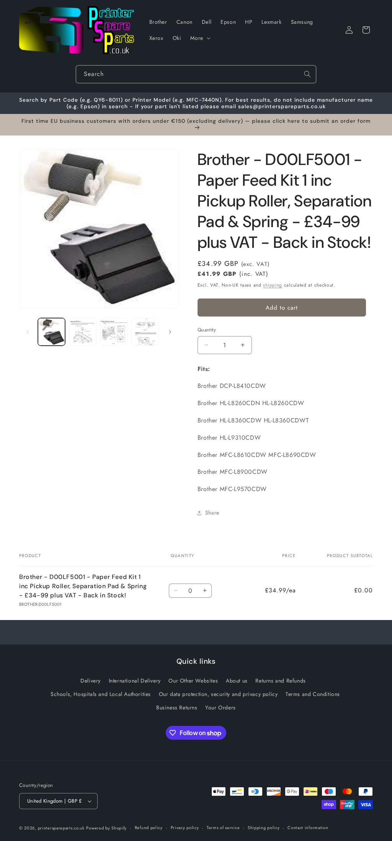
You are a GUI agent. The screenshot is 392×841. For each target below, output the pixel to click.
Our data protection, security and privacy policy (218, 694)
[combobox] (196, 74)
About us (237, 680)
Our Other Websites (193, 680)
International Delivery (135, 680)
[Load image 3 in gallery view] (113, 331)
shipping (272, 285)
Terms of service (223, 828)
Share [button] (212, 512)
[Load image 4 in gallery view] (144, 331)
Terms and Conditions (313, 694)
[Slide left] (27, 331)
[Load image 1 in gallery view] (51, 331)
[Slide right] (170, 331)
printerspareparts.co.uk (61, 828)
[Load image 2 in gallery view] (82, 331)
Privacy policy (185, 828)
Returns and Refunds (280, 680)
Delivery (90, 680)
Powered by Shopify (106, 828)
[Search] (307, 74)
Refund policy (149, 828)
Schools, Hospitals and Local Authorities (101, 694)
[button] (199, 38)
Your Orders (220, 707)
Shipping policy (264, 828)
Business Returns (177, 707)
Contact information (307, 828)
